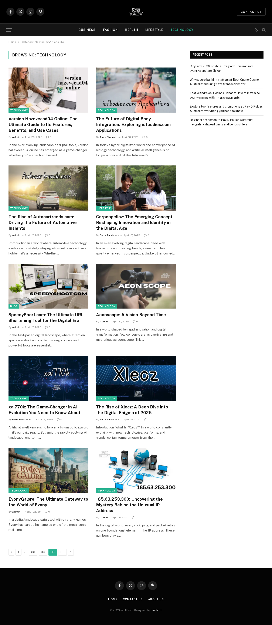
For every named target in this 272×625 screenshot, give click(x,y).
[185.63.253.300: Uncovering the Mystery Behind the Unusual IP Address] (136, 470)
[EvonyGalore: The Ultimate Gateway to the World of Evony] (48, 470)
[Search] (263, 30)
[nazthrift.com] (136, 11)
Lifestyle (154, 30)
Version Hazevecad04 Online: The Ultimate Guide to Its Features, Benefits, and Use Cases (43, 124)
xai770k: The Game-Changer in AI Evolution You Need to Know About (44, 409)
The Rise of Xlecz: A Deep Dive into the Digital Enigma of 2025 (132, 409)
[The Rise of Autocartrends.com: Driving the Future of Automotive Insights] (48, 188)
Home (113, 599)
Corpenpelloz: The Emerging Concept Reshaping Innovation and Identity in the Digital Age (134, 222)
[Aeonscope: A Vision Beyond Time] (136, 286)
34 (43, 552)
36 (62, 552)
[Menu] (9, 30)
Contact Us (133, 599)
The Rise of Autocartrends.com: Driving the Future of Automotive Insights (42, 222)
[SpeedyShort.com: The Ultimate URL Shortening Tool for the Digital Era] (48, 286)
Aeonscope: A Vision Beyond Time (131, 314)
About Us (156, 599)
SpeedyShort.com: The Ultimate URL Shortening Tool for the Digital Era (46, 317)
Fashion (110, 30)
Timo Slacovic (108, 137)
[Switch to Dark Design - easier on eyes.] (256, 30)
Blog (13, 306)
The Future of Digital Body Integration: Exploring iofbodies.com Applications (133, 124)
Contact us (251, 11)
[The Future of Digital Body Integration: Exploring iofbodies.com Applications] (136, 90)
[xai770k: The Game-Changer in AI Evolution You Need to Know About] (48, 378)
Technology (181, 30)
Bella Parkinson (109, 235)
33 (33, 552)
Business (87, 30)
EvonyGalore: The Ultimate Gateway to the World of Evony (48, 502)
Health (131, 30)
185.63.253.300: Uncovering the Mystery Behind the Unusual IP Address (129, 505)
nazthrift (156, 610)
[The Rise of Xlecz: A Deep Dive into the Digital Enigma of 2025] (136, 378)
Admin (16, 137)
